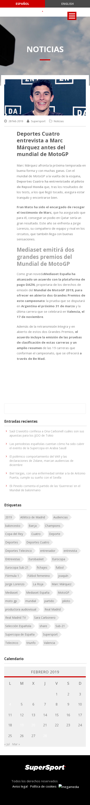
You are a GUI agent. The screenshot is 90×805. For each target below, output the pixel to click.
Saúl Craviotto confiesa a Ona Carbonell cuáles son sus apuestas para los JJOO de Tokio (46, 433)
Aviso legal (20, 786)
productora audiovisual (20, 609)
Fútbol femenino (38, 576)
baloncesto (12, 526)
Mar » (16, 744)
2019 (8, 517)
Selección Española (18, 626)
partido (49, 601)
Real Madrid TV (15, 618)
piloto (66, 601)
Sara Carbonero (44, 618)
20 (33, 725)
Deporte (54, 534)
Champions (52, 526)
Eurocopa (58, 559)
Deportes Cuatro (37, 542)
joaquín (63, 576)
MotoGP (63, 592)
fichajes (42, 567)
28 (45, 736)
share (43, 626)
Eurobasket (36, 559)
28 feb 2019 (16, 121)
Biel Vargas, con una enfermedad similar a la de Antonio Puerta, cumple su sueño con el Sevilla (47, 475)
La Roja (38, 584)
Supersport (38, 121)
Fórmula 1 (12, 576)
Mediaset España (37, 592)
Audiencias (60, 517)
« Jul (7, 744)
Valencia (49, 643)
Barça (33, 526)
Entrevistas (12, 559)
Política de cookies (43, 786)
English (67, 4)
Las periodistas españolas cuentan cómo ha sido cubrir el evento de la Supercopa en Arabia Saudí (46, 446)
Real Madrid (53, 609)
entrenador (47, 551)
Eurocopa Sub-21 (16, 567)
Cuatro (36, 534)
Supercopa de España (20, 634)
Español (22, 4)
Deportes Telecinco (18, 551)
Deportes (11, 542)
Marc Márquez (61, 584)
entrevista (70, 551)
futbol (60, 567)
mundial (30, 601)
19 (22, 725)
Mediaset (11, 592)
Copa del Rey (14, 534)
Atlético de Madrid (32, 517)
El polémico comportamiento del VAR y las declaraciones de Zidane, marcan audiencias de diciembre (41, 460)
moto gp (11, 601)
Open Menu (71, 16)
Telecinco (11, 643)
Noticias (59, 121)
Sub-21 (60, 626)
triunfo (31, 643)
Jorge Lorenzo (14, 584)
